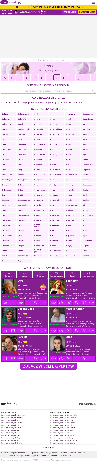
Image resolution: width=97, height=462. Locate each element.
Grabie (85, 210)
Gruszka (37, 235)
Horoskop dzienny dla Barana (11, 423)
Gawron (85, 134)
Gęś (51, 149)
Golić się (69, 185)
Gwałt (4, 256)
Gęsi (84, 144)
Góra (52, 205)
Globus (85, 159)
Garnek (5, 134)
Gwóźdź (5, 261)
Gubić (4, 251)
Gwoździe (86, 256)
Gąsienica (86, 139)
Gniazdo (85, 175)
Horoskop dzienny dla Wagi (10, 438)
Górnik (20, 210)
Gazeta (37, 139)
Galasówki (6, 119)
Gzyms (20, 261)
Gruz (52, 235)
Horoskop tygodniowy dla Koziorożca (64, 415)
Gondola (85, 190)
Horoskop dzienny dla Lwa (10, 433)
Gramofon (70, 215)
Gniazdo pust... (8, 180)
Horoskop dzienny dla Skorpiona (12, 440)
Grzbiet (37, 240)
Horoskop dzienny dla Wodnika (12, 418)
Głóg (20, 170)
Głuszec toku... (7, 175)
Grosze (37, 230)
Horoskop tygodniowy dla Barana (62, 423)
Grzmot (53, 245)
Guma (20, 251)
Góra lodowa (71, 205)
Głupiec (69, 170)
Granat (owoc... (88, 215)
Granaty (21, 220)
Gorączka (38, 195)
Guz (67, 251)
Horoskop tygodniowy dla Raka (61, 430)
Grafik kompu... (24, 215)
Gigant (85, 149)
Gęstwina (38, 149)
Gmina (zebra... (40, 175)
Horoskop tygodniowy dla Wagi (61, 438)
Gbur (4, 144)
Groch (68, 225)
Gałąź (68, 119)
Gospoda (5, 200)
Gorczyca (54, 195)
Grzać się (5, 240)
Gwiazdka (38, 256)
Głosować (38, 164)
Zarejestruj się (87, 12)
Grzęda (21, 245)
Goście (69, 200)
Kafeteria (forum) (32, 456)
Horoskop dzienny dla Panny (11, 435)
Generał (53, 144)
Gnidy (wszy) (23, 180)
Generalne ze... (40, 144)
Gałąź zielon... (87, 119)
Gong (4, 195)
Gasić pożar (54, 134)
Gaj (51, 114)
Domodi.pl (18, 456)
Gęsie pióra (6, 149)
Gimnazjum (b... (56, 154)
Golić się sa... (87, 185)
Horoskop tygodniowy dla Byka (61, 425)
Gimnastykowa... (40, 154)
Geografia (70, 144)
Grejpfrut (70, 220)
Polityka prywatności (49, 452)
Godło (4, 185)
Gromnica (6, 230)
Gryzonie (70, 235)
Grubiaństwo (7, 235)
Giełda (69, 149)
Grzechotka (87, 240)
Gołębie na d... (39, 190)
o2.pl (72, 456)
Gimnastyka (23, 154)
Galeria (37, 119)
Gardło (69, 129)
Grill (20, 225)
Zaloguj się (70, 12)
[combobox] (48, 91)
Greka (84, 220)
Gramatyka (54, 215)
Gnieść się (38, 180)
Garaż (68, 124)
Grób (84, 230)
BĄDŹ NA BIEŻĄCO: (86, 404)
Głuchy (37, 170)
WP (34, 60)
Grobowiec (54, 225)
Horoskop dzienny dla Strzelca (11, 443)
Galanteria (70, 114)
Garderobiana (56, 129)
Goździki (37, 205)
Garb (84, 124)
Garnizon (38, 134)
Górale (5, 210)
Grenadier (6, 225)
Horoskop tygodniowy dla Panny (62, 435)
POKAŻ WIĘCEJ (48, 447)
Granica (37, 220)
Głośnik (53, 164)
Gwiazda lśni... (24, 256)
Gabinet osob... (24, 114)
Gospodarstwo (24, 200)
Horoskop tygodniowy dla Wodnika (63, 418)
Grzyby (69, 245)
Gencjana (22, 144)
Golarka (21, 185)
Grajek (37, 215)
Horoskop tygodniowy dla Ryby (61, 420)
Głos (20, 164)
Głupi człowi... (55, 170)
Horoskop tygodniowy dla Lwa (61, 433)
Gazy (52, 139)
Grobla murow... (37, 225)
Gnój (68, 180)
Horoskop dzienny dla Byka (10, 425)
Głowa (68, 164)
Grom (84, 225)
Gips (84, 154)
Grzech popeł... (72, 240)
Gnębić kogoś (55, 175)
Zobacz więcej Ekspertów (48, 366)
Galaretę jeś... (87, 114)
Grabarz (69, 210)
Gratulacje (54, 220)
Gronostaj (22, 230)
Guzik (84, 251)
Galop (52, 119)
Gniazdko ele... (72, 175)
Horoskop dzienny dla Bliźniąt (11, 428)
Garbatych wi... (24, 129)
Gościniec (6, 205)
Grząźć (20, 240)
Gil (3, 154)
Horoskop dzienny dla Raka (10, 430)
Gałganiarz (6, 124)
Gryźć (84, 235)
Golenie (37, 185)
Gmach (21, 175)
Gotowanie (22, 205)
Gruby (20, 235)
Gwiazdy (53, 256)
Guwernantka (55, 251)
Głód (4, 170)
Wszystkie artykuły (76, 452)
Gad (36, 114)
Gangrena (38, 124)
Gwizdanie (70, 256)
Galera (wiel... (23, 119)
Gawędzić (70, 134)
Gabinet (5, 114)
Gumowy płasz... (37, 251)
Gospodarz (38, 200)
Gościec (85, 200)
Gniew (52, 180)
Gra (51, 210)
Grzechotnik (7, 245)
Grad (4, 215)
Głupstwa (86, 170)
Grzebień (54, 240)
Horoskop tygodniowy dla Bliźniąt (62, 428)
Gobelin (85, 180)
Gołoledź (70, 190)
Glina (52, 159)
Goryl (84, 195)
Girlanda (5, 159)
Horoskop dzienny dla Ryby (10, 420)
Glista (68, 159)
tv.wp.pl (65, 456)
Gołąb (20, 190)
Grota (52, 230)
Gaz (3, 139)
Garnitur (21, 134)
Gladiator (38, 159)
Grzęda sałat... (40, 245)
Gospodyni (54, 200)
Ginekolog (70, 154)
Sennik (52, 60)
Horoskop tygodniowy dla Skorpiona (63, 440)
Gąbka (68, 139)
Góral (84, 205)
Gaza (20, 139)
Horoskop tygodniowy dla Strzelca (62, 443)
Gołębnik (53, 190)
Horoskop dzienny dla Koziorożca (13, 415)
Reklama (63, 452)
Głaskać (5, 164)
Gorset (69, 195)
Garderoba (38, 129)
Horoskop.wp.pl (43, 60)
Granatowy (6, 220)
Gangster (54, 124)
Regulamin (33, 452)
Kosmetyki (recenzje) (50, 456)
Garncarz (86, 129)
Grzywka (86, 245)
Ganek (20, 124)
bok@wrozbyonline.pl (18, 452)
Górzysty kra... (39, 210)
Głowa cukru (87, 164)
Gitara (20, 159)
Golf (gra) (54, 185)
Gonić (20, 195)
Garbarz (5, 129)
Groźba (69, 230)
